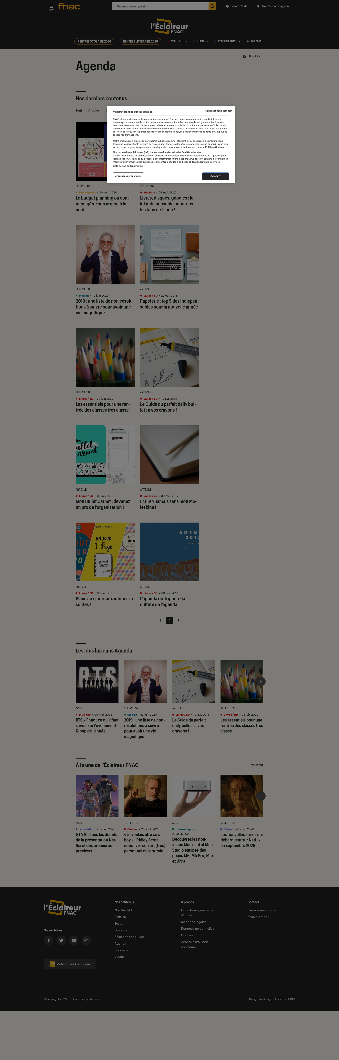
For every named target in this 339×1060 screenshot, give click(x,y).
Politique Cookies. (214, 147)
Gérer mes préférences (128, 176)
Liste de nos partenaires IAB (128, 166)
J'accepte (215, 176)
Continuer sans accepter (218, 110)
